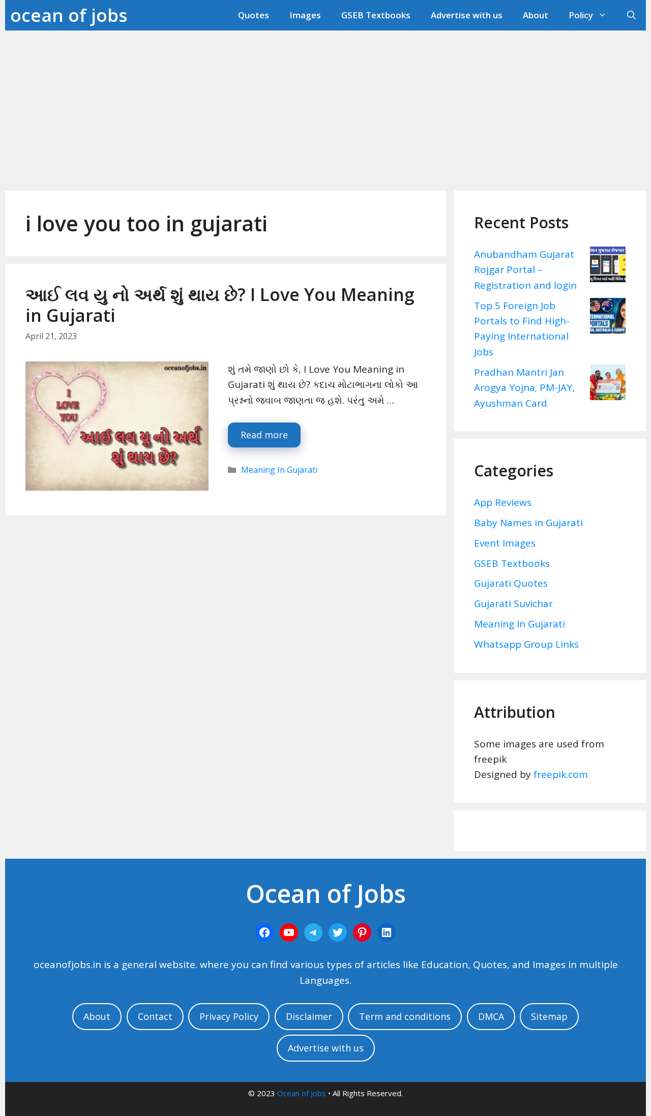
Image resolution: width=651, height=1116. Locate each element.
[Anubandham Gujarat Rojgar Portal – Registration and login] (608, 266)
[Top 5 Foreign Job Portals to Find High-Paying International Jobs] (608, 318)
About (535, 15)
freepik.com (561, 774)
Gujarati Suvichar (513, 603)
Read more (264, 435)
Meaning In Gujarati (279, 469)
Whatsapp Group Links (526, 644)
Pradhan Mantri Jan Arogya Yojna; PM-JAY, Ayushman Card (524, 388)
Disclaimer (309, 1016)
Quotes (253, 15)
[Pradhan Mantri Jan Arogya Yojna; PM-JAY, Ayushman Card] (608, 384)
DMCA (491, 1016)
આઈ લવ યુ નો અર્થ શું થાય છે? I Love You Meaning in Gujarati (220, 305)
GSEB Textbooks (375, 15)
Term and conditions (405, 1016)
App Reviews (502, 502)
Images (305, 15)
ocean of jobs (68, 15)
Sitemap (549, 1016)
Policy (581, 15)
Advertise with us (466, 15)
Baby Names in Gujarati (528, 522)
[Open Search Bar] (631, 15)
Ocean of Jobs (301, 1093)
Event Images (505, 543)
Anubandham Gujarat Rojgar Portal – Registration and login (525, 270)
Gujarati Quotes (511, 583)
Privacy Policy (228, 1016)
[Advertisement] (325, 107)
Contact (155, 1016)
